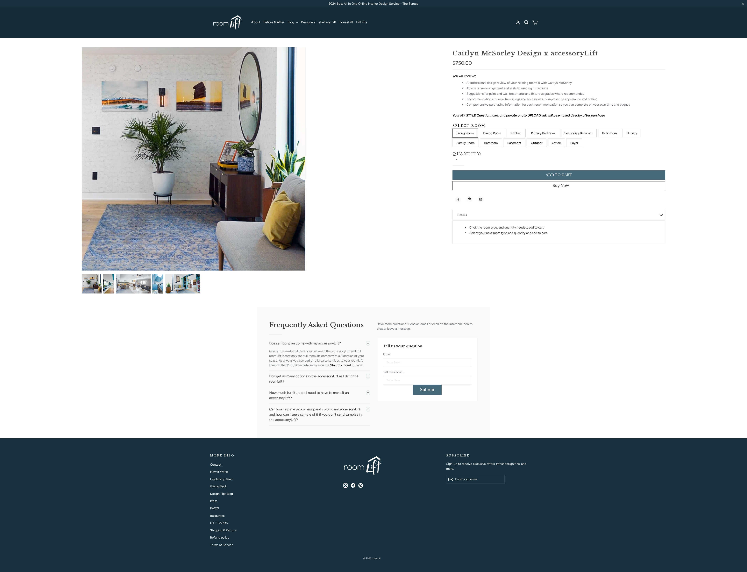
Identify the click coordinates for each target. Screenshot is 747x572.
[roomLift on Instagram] (345, 485)
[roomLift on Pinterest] (360, 485)
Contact (215, 464)
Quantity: (467, 154)
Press (213, 501)
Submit (427, 389)
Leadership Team (221, 479)
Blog (291, 22)
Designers (308, 22)
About (255, 22)
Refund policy (219, 537)
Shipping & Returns (223, 530)
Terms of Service (221, 545)
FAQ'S (214, 508)
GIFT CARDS (219, 523)
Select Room (468, 126)
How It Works (219, 472)
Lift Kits (361, 22)
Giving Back (218, 486)
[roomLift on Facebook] (353, 485)
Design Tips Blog (221, 494)
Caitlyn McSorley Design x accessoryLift (525, 53)
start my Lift (327, 22)
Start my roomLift (342, 365)
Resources (217, 516)
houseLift (346, 22)
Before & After (273, 22)
